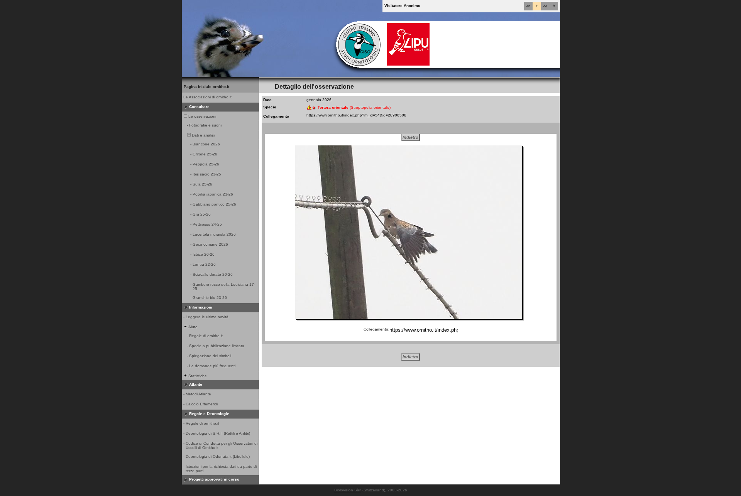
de (545, 6)
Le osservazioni (201, 116)
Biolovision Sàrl (347, 490)
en (528, 6)
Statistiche (197, 376)
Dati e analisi (203, 135)
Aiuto (192, 327)
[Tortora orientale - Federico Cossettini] (408, 232)
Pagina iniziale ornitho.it (206, 86)
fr (554, 6)
